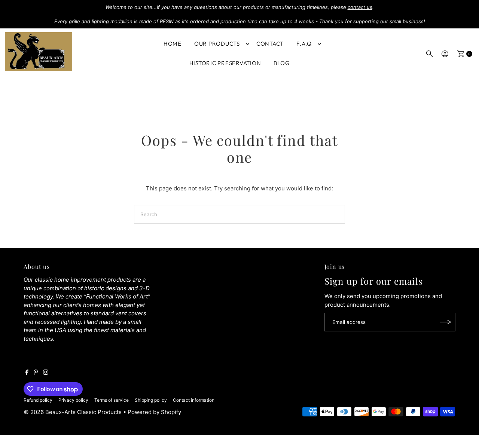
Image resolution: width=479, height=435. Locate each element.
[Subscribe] (446, 322)
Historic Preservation (225, 63)
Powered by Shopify (154, 412)
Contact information (193, 400)
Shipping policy (151, 400)
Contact (270, 43)
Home (172, 43)
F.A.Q (304, 43)
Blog (282, 63)
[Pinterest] (36, 373)
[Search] (429, 54)
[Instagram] (45, 373)
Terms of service (111, 400)
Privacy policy (73, 400)
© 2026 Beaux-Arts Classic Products (73, 412)
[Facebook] (26, 373)
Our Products (217, 43)
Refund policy (38, 400)
